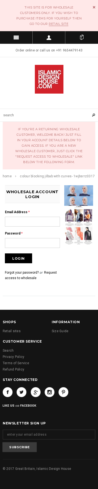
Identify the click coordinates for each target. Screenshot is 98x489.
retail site (58, 24)
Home (7, 176)
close (94, 7)
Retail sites (12, 331)
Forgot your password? (22, 272)
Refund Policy (13, 369)
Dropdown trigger (49, 37)
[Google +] (36, 392)
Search (8, 350)
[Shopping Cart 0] (81, 37)
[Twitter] (21, 392)
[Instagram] (49, 392)
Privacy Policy (13, 357)
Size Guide (60, 331)
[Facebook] (8, 392)
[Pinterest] (63, 392)
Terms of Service (16, 363)
